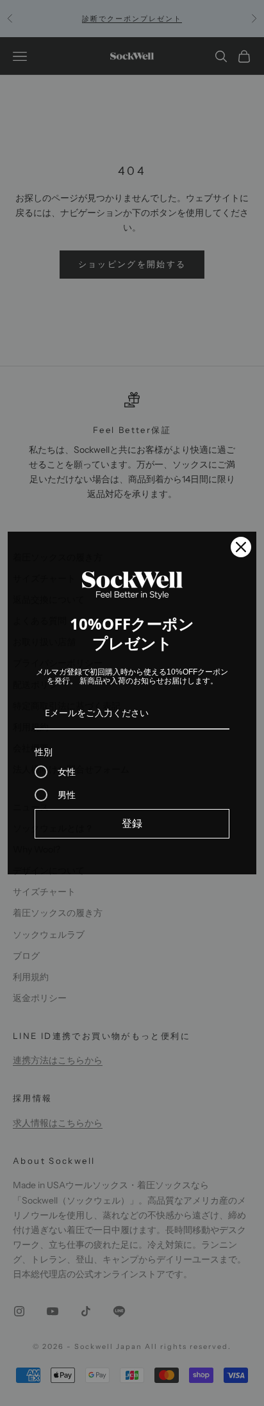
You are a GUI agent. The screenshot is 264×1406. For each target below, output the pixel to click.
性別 (44, 752)
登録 (132, 823)
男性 (67, 795)
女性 (67, 771)
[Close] (241, 547)
